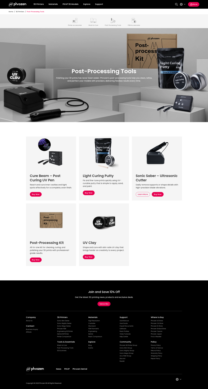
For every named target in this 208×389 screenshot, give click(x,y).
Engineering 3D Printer (65, 331)
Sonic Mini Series (63, 321)
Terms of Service (157, 348)
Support (99, 4)
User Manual (124, 321)
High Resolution (94, 321)
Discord (122, 359)
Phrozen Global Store (158, 329)
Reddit (122, 361)
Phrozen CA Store (157, 323)
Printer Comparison (64, 337)
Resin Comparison (95, 337)
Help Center (124, 337)
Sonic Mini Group (126, 348)
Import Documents (126, 326)
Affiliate (28, 332)
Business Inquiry (32, 329)
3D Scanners (61, 351)
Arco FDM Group (125, 356)
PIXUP (67, 369)
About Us (29, 321)
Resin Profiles (124, 331)
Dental (90, 334)
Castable (91, 323)
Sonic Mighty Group (127, 351)
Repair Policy (155, 359)
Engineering (92, 331)
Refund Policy (156, 351)
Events (90, 348)
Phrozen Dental (80, 369)
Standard (92, 326)
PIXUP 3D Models (70, 4)
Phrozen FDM (61, 329)
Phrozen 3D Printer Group (128, 345)
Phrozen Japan (156, 334)
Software (123, 329)
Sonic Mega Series (64, 326)
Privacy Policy (156, 345)
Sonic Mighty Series (64, 323)
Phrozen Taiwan (156, 331)
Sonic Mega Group (126, 353)
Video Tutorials (125, 334)
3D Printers (20, 12)
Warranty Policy (156, 353)
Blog (90, 345)
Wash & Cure (62, 345)
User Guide (124, 323)
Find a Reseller (156, 337)
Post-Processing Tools (35, 12)
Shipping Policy (156, 356)
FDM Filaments (93, 329)
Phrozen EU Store (157, 326)
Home (11, 12)
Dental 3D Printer (63, 334)
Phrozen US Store (157, 321)
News (58, 369)
